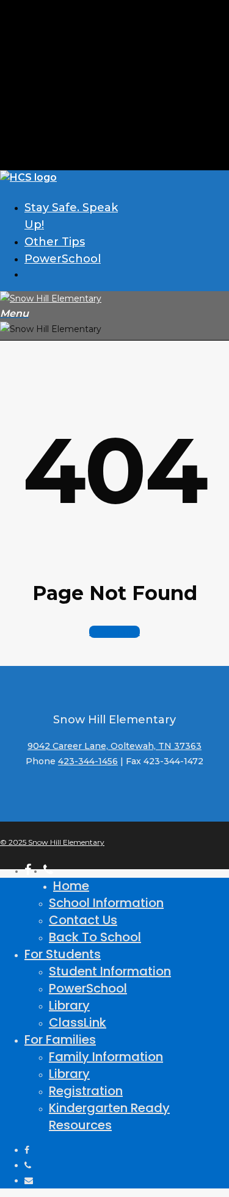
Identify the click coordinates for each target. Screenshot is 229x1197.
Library (69, 1005)
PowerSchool (88, 988)
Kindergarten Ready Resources (109, 1116)
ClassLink (77, 1022)
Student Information (110, 971)
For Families (60, 1039)
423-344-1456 (88, 761)
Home (71, 885)
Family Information (106, 1056)
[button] (14, 313)
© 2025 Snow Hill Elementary (52, 842)
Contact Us (83, 919)
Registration (86, 1090)
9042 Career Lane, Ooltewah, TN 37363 (114, 745)
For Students (62, 954)
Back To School (95, 937)
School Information (106, 902)
